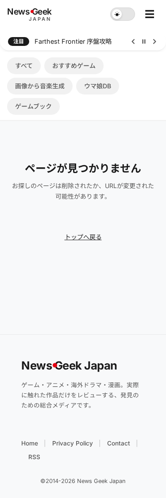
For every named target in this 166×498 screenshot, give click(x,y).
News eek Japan (69, 365)
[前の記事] (133, 41)
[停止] (143, 41)
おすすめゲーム (74, 65)
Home (29, 443)
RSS (34, 456)
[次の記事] (154, 41)
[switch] (122, 14)
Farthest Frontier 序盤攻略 (73, 41)
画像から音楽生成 (40, 86)
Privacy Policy (72, 443)
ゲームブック (33, 106)
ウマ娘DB (97, 86)
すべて (24, 65)
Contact (118, 443)
